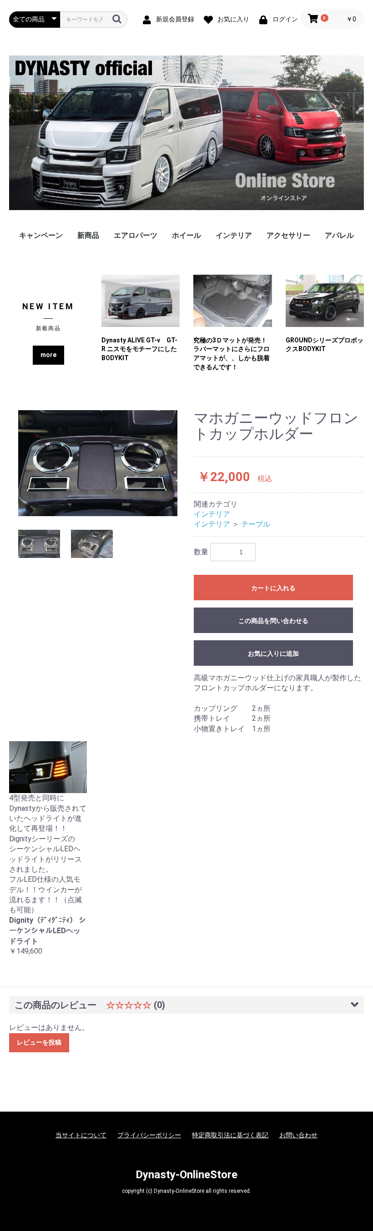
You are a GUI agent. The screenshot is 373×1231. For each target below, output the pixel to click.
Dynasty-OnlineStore (186, 1174)
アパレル (339, 235)
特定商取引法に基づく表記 (230, 1135)
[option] (97, 463)
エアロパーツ (135, 235)
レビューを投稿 (39, 1042)
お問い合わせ (298, 1135)
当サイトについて (80, 1135)
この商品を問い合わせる (273, 620)
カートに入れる (273, 588)
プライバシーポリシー (149, 1135)
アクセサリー (288, 235)
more (48, 354)
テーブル (255, 524)
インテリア (234, 235)
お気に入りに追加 (273, 653)
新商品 (88, 235)
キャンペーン (41, 235)
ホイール (186, 235)
